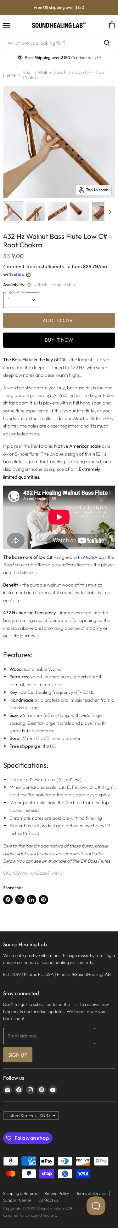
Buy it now (59, 340)
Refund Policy (56, 1193)
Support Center (17, 1199)
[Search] (106, 43)
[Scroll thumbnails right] (109, 212)
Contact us (48, 1199)
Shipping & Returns (20, 1193)
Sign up (17, 1055)
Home (9, 75)
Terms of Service (91, 1193)
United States (28, 1116)
